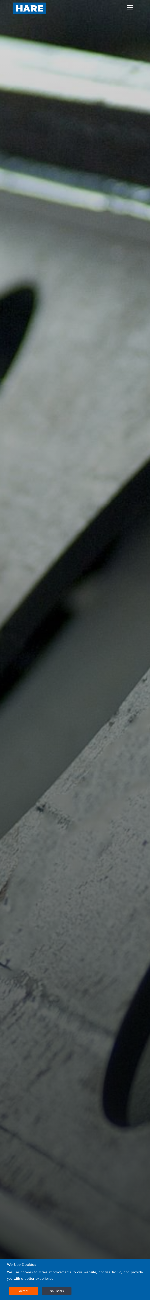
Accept (23, 1291)
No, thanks (57, 1291)
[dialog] (75, 1279)
